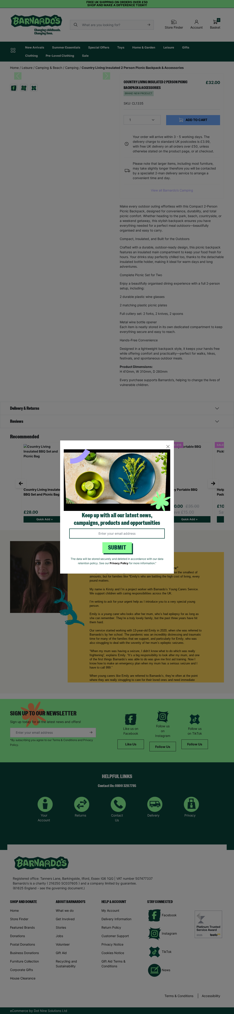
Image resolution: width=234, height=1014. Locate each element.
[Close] (167, 446)
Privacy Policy (119, 563)
